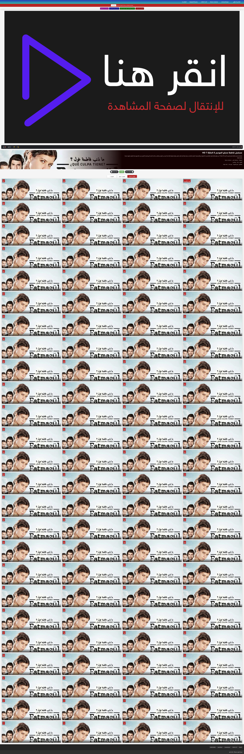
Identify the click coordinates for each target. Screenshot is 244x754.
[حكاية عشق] (237, 2)
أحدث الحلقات (204, 2)
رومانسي (234, 162)
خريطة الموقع (220, 747)
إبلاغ (4, 147)
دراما (238, 162)
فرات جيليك (225, 164)
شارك (9, 147)
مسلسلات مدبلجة (214, 2)
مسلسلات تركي (235, 160)
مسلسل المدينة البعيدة (114, 8)
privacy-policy (212, 747)
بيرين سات (230, 164)
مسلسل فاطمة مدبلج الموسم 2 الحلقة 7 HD (222, 153)
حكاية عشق (231, 752)
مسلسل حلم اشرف (139, 8)
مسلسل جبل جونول (104, 8)
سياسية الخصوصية (194, 2)
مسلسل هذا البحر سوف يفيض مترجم (127, 8)
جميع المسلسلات (225, 2)
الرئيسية (240, 747)
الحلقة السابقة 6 (129, 172)
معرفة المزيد (113, 5)
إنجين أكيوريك (235, 164)
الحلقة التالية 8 (114, 172)
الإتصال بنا (184, 2)
